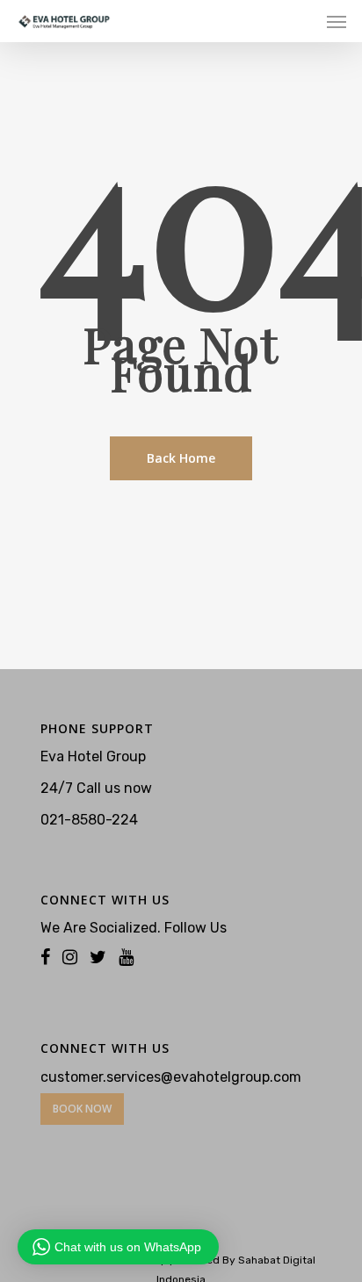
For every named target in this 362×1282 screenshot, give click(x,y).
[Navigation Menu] (336, 21)
